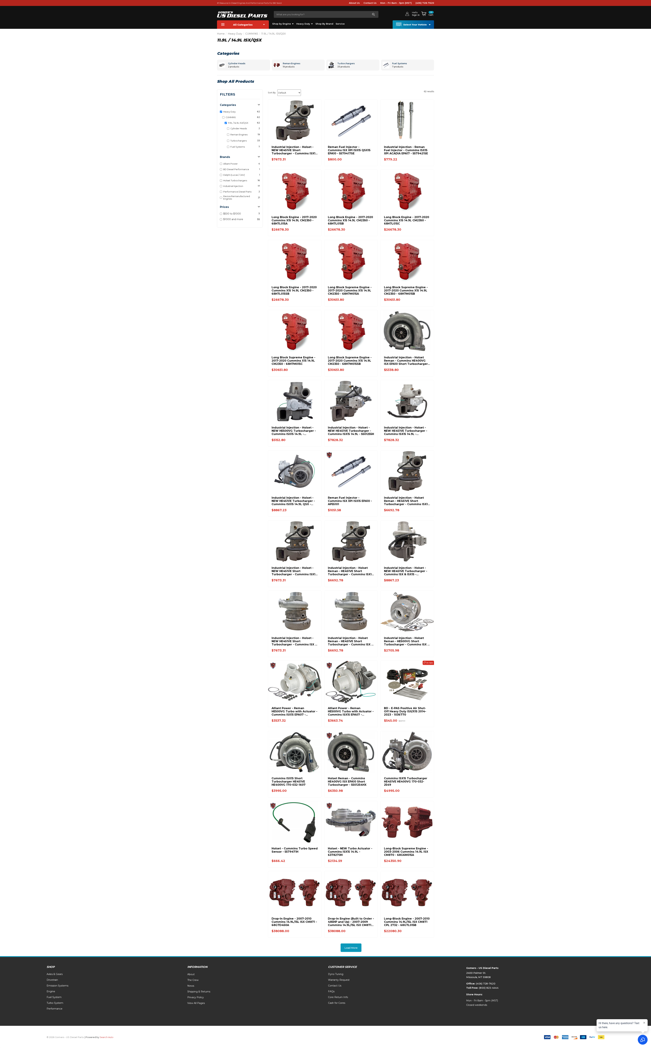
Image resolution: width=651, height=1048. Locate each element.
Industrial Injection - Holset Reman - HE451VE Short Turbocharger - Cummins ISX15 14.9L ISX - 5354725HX (350, 571)
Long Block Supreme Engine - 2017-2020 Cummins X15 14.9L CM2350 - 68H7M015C (293, 360)
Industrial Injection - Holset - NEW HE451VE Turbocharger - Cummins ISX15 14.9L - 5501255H (351, 431)
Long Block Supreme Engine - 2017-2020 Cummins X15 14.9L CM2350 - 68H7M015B (406, 290)
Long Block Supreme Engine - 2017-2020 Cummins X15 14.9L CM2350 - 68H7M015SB (350, 360)
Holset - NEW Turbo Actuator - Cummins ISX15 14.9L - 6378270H (350, 852)
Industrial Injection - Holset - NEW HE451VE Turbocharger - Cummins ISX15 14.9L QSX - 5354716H (293, 501)
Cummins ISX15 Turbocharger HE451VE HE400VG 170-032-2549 (405, 781)
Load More (351, 947)
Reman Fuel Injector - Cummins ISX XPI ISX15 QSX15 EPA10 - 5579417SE (349, 150)
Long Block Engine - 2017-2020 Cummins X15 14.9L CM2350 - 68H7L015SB (294, 290)
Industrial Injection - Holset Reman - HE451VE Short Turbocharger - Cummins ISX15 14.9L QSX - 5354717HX (406, 501)
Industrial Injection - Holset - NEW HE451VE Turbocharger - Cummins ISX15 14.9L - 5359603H (405, 431)
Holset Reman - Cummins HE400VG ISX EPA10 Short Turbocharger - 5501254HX (347, 781)
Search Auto (106, 1037)
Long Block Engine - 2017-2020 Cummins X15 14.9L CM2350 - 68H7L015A (294, 220)
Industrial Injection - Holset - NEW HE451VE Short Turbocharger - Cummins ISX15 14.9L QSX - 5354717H (294, 150)
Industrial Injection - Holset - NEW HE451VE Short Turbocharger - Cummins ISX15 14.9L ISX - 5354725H (294, 571)
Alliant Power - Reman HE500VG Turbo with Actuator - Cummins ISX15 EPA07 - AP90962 (351, 711)
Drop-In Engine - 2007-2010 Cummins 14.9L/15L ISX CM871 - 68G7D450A (294, 922)
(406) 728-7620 (425, 3)
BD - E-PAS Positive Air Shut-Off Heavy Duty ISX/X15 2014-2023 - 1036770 (405, 711)
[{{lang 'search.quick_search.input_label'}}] (373, 14)
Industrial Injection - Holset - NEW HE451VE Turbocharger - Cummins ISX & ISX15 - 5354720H (405, 571)
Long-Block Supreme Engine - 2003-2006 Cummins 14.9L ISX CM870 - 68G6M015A (406, 852)
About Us (354, 3)
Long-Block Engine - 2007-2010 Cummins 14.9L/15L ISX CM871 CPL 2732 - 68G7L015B (407, 922)
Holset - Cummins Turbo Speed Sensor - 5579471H (295, 850)
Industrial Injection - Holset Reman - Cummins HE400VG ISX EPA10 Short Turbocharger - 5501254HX (407, 360)
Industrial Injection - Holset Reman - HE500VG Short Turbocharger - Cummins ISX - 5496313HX (406, 641)
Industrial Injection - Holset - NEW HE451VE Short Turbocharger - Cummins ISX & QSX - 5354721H (294, 641)
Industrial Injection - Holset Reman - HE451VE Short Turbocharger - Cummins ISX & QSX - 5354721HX (350, 641)
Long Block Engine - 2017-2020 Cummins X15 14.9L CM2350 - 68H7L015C (406, 220)
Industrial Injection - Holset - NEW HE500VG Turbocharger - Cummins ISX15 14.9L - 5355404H (294, 431)
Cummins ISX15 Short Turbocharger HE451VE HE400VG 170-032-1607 (288, 781)
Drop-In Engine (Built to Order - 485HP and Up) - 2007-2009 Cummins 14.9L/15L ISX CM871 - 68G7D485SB (351, 922)
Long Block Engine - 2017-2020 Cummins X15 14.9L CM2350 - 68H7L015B (350, 220)
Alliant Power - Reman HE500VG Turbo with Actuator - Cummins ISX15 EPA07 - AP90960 (294, 711)
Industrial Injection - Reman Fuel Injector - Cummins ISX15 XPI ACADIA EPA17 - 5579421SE (406, 150)
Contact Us (370, 3)
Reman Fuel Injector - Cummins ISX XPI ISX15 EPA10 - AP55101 (350, 501)
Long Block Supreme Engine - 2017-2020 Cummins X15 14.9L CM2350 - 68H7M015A (350, 290)
